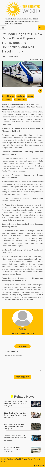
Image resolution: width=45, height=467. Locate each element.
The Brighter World (14, 459)
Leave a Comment (22, 346)
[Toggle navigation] (3, 27)
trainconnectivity (20, 99)
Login (41, 27)
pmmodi (30, 96)
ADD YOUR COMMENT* (11, 351)
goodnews (21, 96)
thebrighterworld (8, 96)
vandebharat (7, 99)
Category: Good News (10, 56)
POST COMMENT (22, 377)
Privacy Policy (27, 459)
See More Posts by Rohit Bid (22, 333)
